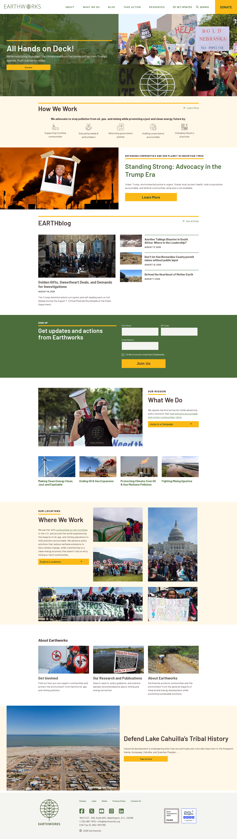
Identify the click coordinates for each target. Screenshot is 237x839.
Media (104, 801)
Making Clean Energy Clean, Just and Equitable (55, 482)
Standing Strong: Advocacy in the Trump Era (173, 170)
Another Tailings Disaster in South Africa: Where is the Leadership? (166, 241)
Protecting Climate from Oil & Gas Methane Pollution (138, 482)
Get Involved (48, 678)
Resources (157, 6)
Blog (111, 6)
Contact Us (136, 801)
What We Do (91, 6)
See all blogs (192, 221)
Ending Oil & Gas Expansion (96, 481)
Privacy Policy (119, 801)
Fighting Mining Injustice (177, 481)
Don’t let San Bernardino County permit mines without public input (169, 258)
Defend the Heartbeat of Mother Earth (169, 274)
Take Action (132, 6)
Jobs (93, 801)
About (70, 6)
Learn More (192, 107)
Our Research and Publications (117, 678)
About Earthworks (162, 678)
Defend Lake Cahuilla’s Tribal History (176, 738)
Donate (226, 7)
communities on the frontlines (72, 529)
